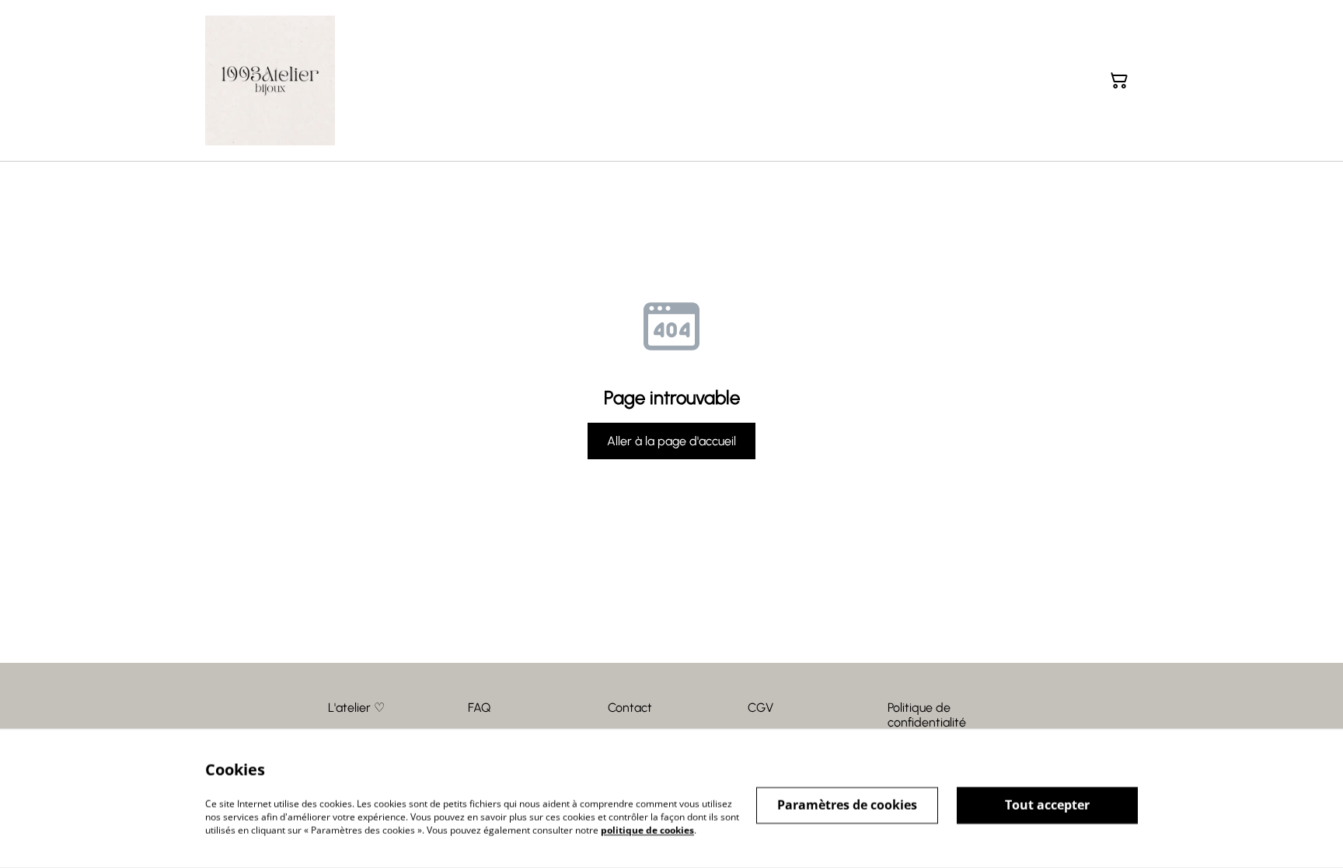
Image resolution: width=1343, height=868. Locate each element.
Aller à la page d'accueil (671, 441)
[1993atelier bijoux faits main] (270, 80)
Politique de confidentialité (927, 715)
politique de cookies (647, 829)
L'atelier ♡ (356, 707)
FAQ (479, 707)
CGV (760, 707)
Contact (630, 707)
